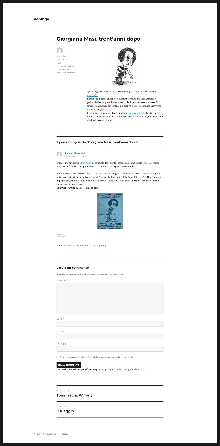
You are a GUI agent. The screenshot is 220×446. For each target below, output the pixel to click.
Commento (63, 281)
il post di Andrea (84, 163)
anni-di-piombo (67, 67)
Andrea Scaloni (63, 56)
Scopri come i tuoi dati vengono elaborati (122, 369)
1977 (58, 67)
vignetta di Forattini (96, 173)
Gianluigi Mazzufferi (74, 153)
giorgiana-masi (63, 72)
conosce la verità (131, 113)
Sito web (61, 344)
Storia (59, 63)
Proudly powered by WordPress (55, 434)
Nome (60, 319)
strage (72, 72)
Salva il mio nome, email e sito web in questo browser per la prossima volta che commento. (96, 357)
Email (60, 331)
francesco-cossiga (64, 69)
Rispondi (61, 235)
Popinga (41, 19)
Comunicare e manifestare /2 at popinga (87, 245)
